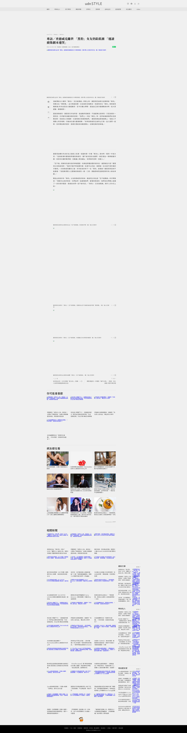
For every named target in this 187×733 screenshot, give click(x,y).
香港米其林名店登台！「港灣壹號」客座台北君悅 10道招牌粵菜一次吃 (105, 513)
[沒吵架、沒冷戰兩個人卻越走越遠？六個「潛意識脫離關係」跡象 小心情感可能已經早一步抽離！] (81, 563)
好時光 (88, 9)
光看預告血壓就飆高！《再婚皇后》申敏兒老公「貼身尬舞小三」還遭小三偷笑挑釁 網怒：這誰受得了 (105, 666)
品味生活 (107, 9)
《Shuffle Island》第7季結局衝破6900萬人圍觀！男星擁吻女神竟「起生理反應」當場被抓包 (81, 665)
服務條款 (86, 728)
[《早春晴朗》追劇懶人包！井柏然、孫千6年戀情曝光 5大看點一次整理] (81, 700)
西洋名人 (62, 34)
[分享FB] (48, 101)
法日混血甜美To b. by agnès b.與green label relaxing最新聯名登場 (124, 694)
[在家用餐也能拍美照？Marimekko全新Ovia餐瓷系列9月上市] (58, 632)
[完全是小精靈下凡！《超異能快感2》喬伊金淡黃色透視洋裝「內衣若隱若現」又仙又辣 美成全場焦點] (81, 403)
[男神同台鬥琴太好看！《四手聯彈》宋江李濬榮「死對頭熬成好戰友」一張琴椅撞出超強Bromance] (81, 632)
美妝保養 (78, 9)
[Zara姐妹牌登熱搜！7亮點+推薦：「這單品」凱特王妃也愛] (58, 678)
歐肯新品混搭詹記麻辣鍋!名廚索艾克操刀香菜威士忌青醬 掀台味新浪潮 (57, 665)
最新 (48, 9)
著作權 (91, 728)
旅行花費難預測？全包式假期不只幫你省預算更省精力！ (104, 467)
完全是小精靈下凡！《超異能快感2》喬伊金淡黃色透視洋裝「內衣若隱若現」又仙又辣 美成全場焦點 (81, 414)
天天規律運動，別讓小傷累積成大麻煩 (57, 467)
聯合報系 (103, 728)
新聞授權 (80, 728)
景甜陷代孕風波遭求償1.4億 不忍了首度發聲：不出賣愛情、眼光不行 (81, 688)
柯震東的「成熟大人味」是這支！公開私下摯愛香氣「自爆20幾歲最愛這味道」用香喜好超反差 (57, 414)
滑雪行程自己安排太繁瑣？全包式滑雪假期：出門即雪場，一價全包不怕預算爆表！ (104, 490)
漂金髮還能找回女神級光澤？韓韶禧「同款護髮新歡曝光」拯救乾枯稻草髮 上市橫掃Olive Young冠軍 (104, 688)
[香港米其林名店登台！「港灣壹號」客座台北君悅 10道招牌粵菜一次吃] (105, 586)
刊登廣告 (66, 728)
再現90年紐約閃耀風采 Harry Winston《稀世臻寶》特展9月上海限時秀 (81, 597)
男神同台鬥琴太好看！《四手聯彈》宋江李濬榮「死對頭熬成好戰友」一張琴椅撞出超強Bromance (81, 643)
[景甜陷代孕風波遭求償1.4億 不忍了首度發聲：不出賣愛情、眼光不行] (81, 678)
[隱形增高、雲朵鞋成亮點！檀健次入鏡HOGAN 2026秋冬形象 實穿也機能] (105, 540)
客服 (75, 728)
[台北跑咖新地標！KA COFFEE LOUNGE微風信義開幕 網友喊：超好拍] (58, 586)
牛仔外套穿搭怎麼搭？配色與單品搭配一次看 (124, 700)
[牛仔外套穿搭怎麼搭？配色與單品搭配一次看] (136, 701)
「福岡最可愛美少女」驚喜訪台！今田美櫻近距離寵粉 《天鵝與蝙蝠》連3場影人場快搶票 (104, 711)
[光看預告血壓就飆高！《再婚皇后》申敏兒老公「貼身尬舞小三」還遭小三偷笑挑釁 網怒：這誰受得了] (105, 655)
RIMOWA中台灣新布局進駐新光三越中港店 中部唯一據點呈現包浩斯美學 (124, 709)
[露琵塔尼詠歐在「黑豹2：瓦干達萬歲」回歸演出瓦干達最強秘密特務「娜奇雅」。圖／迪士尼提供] (84, 265)
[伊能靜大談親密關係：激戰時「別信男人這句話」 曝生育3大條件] (105, 403)
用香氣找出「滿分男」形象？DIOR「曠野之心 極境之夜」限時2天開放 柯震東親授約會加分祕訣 (57, 551)
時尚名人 (57, 9)
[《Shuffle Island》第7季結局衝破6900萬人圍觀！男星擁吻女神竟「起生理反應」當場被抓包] (81, 655)
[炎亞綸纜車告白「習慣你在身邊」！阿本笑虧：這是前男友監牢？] (58, 426)
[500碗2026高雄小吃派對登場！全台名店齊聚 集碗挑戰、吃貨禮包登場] (105, 563)
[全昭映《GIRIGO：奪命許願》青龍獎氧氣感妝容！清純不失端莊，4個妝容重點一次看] (105, 632)
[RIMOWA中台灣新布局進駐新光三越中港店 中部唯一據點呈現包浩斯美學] (136, 708)
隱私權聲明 (96, 728)
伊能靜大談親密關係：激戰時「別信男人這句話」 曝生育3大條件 (104, 413)
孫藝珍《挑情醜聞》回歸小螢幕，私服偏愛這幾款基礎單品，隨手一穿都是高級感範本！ (57, 711)
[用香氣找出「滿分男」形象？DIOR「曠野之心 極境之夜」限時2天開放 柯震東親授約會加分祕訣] (58, 540)
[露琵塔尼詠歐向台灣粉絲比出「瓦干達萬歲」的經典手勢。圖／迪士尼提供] (84, 206)
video (138, 9)
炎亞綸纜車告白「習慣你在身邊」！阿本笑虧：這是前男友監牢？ (56, 437)
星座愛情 (118, 9)
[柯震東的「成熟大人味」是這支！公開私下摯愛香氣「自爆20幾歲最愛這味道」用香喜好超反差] (58, 403)
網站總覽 (121, 728)
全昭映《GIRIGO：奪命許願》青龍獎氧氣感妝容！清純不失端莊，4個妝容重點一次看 (104, 643)
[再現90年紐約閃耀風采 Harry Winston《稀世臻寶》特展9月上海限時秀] (81, 586)
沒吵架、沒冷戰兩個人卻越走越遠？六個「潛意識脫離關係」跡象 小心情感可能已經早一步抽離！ (81, 574)
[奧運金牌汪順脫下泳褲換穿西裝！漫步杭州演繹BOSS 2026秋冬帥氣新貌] (136, 687)
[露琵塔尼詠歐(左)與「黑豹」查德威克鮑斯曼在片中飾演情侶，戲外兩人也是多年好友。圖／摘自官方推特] (81, 72)
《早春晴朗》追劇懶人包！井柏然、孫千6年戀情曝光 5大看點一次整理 (81, 711)
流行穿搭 (68, 9)
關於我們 (114, 728)
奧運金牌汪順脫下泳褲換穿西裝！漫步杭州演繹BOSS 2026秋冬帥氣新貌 (81, 490)
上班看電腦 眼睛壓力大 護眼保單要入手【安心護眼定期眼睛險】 (57, 513)
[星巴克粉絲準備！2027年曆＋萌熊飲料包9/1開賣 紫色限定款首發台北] (58, 563)
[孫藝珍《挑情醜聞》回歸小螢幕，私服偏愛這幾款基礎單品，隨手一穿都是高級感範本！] (58, 700)
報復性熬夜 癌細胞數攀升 (54, 489)
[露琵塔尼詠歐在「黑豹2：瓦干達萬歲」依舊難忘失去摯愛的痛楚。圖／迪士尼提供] (84, 323)
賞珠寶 (98, 9)
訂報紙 (109, 728)
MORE (137, 566)
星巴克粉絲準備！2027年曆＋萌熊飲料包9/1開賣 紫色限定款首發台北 (57, 574)
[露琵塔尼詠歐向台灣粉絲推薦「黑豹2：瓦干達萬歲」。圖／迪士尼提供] (84, 356)
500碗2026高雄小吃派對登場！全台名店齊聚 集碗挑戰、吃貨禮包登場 (104, 574)
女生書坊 (129, 9)
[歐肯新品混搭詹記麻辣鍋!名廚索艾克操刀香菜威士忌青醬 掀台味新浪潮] (58, 655)
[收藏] (48, 112)
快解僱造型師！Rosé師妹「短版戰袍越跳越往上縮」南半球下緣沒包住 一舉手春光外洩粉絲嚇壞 (81, 514)
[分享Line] (48, 107)
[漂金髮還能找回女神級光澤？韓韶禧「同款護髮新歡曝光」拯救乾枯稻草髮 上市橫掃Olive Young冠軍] (105, 678)
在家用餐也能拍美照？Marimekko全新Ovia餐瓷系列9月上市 (81, 467)
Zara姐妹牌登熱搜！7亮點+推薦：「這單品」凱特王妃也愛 (57, 687)
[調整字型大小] (48, 117)
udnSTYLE (49, 34)
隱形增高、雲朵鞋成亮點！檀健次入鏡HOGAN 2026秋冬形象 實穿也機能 (105, 551)
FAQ (71, 728)
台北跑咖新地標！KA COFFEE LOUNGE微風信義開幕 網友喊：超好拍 (57, 597)
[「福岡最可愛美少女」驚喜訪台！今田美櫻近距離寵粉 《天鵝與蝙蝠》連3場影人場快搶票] (105, 700)
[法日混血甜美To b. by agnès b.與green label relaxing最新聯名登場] (136, 694)
